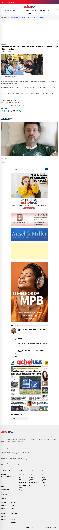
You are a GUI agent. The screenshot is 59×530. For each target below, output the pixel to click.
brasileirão (33, 436)
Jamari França (13, 502)
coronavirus (54, 439)
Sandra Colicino (13, 519)
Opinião (12, 511)
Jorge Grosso (13, 503)
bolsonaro (37, 434)
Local (20, 472)
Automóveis (7, 10)
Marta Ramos (13, 510)
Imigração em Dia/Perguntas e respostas (8, 476)
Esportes (20, 480)
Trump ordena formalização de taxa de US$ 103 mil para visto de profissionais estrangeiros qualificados (26, 2)
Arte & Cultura (22, 485)
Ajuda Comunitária (4, 491)
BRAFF (42, 434)
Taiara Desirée (13, 520)
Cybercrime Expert (4, 510)
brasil (47, 434)
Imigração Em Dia (14, 500)
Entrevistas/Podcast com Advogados (8, 478)
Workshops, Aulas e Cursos (48, 10)
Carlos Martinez (4, 505)
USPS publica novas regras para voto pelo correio (12, 464)
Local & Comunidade (6, 471)
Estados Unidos (4, 463)
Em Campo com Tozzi (5, 489)
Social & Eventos (22, 490)
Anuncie (30, 485)
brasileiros (51, 434)
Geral (20, 471)
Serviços (40, 10)
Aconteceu (21, 487)
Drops (2, 514)
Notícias (2, 479)
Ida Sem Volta (3, 521)
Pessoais (29, 13)
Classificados (33, 471)
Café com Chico (4, 494)
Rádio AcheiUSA (4, 492)
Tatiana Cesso (13, 522)
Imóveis (13, 10)
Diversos (44, 482)
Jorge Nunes (13, 505)
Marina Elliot (13, 508)
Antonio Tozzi (3, 502)
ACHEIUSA (4, 51)
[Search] (57, 9)
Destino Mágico (3, 513)
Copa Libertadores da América (44, 439)
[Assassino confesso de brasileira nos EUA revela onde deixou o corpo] (13, 331)
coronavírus (33, 442)
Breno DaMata (3, 503)
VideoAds (44, 471)
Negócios (34, 10)
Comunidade (6, 17)
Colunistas (3, 498)
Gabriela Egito (3, 519)
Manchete (10, 463)
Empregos (20, 10)
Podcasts (3, 483)
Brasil (2, 158)
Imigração (3, 474)
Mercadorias (27, 10)
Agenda (20, 489)
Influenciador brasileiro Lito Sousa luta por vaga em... (12, 160)
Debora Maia (3, 511)
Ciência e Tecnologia (23, 482)
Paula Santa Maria (14, 513)
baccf (32, 434)
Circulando (3, 508)
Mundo (20, 477)
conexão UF (49, 436)
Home (2, 17)
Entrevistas (3, 486)
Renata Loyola (13, 517)
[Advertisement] (29, 29)
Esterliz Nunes (3, 516)
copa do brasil (33, 439)
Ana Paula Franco (4, 500)
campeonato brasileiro (41, 436)
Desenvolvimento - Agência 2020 (52, 527)
